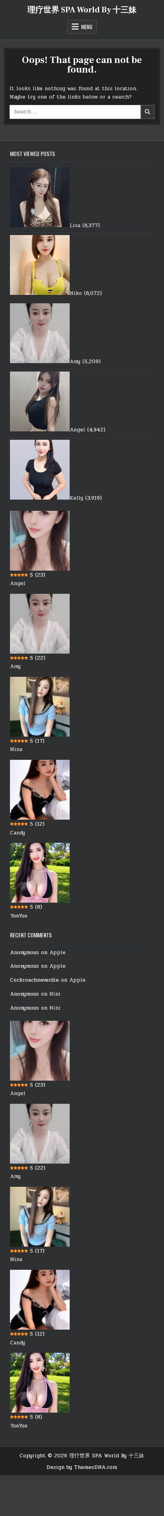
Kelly (76, 498)
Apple (57, 953)
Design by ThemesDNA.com (82, 1467)
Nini (55, 994)
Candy (17, 833)
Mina (16, 749)
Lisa (75, 225)
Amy (75, 362)
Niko (76, 293)
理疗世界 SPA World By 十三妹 (82, 10)
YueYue (18, 916)
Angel (77, 430)
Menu (86, 27)
